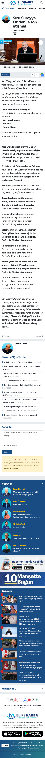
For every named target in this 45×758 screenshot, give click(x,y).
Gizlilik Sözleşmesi (24, 705)
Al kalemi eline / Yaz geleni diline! (18, 362)
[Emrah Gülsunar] (6, 548)
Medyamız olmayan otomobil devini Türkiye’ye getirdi (25, 493)
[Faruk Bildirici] (6, 492)
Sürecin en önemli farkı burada (26, 538)
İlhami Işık (17, 535)
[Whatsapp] (37, 700)
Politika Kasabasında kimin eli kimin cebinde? (23, 385)
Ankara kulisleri (19, 527)
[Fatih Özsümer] (6, 503)
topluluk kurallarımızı (23, 460)
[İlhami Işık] (6, 537)
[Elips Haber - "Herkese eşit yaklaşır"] (21, 3)
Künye (13, 705)
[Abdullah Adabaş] (6, 526)
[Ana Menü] (3, 3)
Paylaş (6, 74)
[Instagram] (20, 700)
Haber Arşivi (36, 705)
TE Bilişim (28, 755)
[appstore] (12, 734)
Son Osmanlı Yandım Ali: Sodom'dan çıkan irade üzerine (26, 516)
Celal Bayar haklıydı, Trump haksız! (19, 407)
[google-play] (33, 734)
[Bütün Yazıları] (42, 357)
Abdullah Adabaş (20, 524)
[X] (12, 700)
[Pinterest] (16, 700)
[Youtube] (29, 700)
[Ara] (41, 2)
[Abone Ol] (42, 75)
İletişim (22, 708)
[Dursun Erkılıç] (6, 19)
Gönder (7, 452)
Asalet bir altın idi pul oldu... (16, 411)
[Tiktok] (33, 700)
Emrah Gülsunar (20, 545)
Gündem (22, 9)
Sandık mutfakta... (21, 505)
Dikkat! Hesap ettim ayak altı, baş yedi (20, 415)
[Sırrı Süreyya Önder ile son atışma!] (22, 51)
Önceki (6, 336)
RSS (6, 745)
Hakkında (6, 705)
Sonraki (39, 336)
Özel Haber (9, 9)
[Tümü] (42, 484)
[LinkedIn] (25, 700)
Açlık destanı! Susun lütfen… (16, 381)
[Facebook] (8, 700)
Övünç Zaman (19, 512)
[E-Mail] (15, 34)
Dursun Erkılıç (19, 30)
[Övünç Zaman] (6, 514)
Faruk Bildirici (19, 489)
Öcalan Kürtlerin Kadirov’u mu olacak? (26, 549)
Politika (32, 9)
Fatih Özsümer (19, 501)
